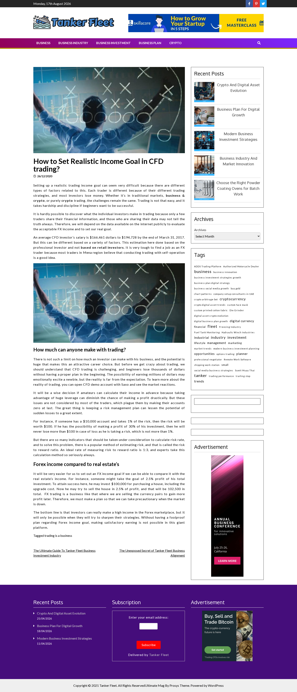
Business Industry (73, 43)
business (203, 271)
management (216, 343)
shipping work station (207, 365)
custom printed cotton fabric (211, 310)
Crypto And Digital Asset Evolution (61, 613)
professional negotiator (208, 359)
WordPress (216, 685)
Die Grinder (237, 310)
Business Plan (150, 43)
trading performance (221, 376)
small (225, 364)
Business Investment (113, 43)
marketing (235, 343)
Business (43, 43)
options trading (226, 354)
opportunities (204, 354)
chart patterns (203, 294)
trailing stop (243, 376)
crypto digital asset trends (209, 305)
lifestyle (199, 343)
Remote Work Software (237, 359)
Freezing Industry (230, 327)
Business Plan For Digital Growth (59, 626)
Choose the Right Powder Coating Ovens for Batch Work (238, 188)
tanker (200, 375)
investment (237, 337)
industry (218, 337)
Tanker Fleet (159, 655)
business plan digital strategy (212, 283)
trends (199, 381)
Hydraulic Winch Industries (238, 332)
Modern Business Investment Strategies (64, 638)
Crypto (175, 43)
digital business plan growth (211, 321)
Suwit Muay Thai (245, 370)
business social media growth (211, 288)
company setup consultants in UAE (234, 294)
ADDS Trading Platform (207, 266)
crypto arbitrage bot (206, 299)
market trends (203, 348)
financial (200, 326)
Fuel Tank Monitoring (207, 332)
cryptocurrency (233, 299)
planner (242, 354)
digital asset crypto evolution (211, 315)
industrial (201, 337)
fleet (212, 326)
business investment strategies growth (217, 277)
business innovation (225, 272)
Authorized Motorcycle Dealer (241, 266)
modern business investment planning (236, 348)
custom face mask (237, 305)
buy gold (235, 288)
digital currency (242, 321)
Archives (200, 230)
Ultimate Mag (154, 685)
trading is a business (58, 535)
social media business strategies (213, 370)
